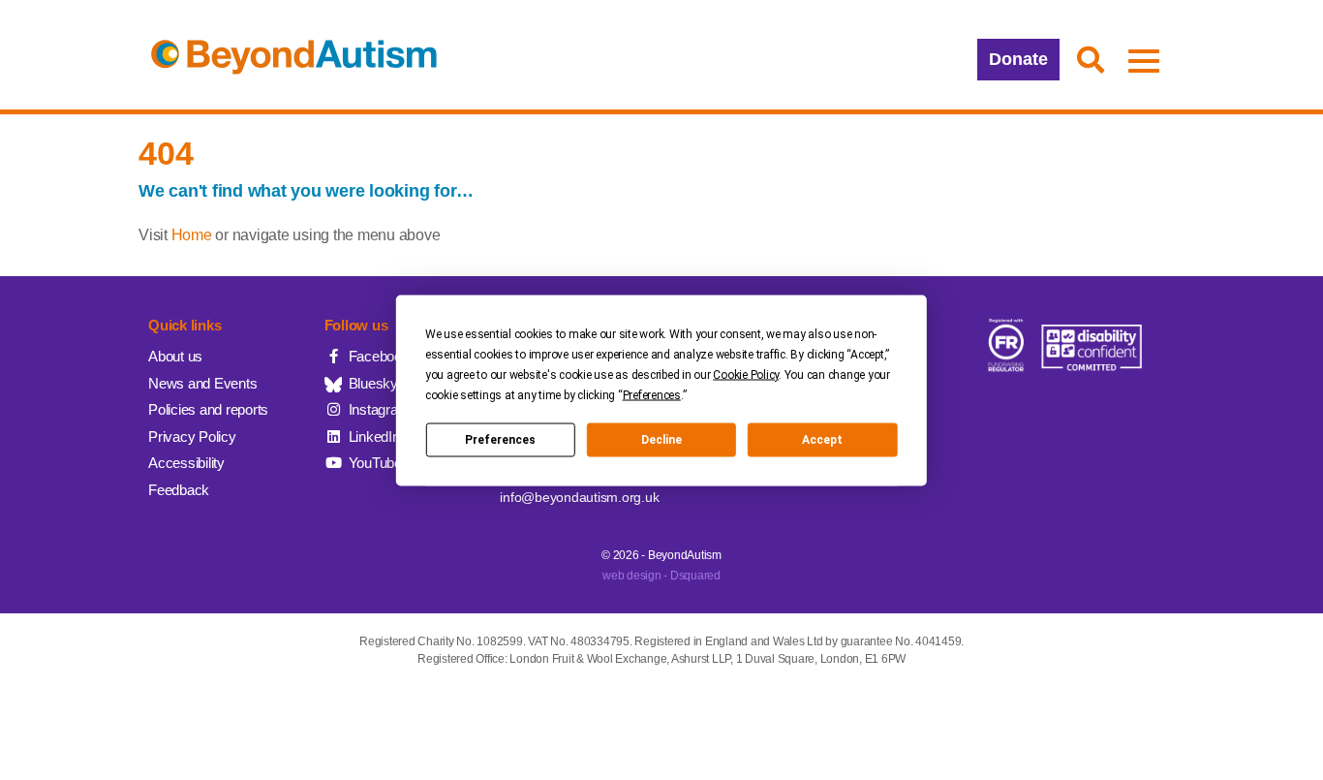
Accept (822, 440)
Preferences (500, 440)
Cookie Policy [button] (746, 374)
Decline (661, 440)
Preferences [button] (652, 394)
